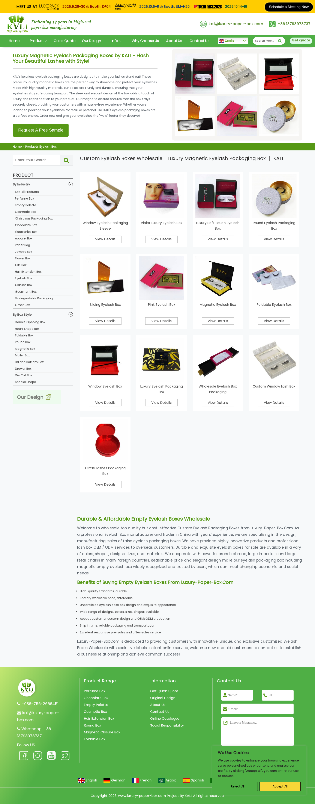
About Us (174, 40)
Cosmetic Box (25, 212)
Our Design (91, 40)
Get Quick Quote (164, 691)
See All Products (27, 192)
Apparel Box (23, 238)
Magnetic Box (25, 349)
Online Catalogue (164, 718)
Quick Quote (65, 40)
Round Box (22, 342)
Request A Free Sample (40, 130)
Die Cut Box (23, 375)
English (230, 40)
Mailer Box (22, 355)
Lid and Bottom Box (29, 362)
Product (37, 40)
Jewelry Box (23, 252)
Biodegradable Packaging (34, 298)
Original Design (162, 697)
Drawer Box (23, 368)
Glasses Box (23, 285)
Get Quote (301, 40)
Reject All (237, 786)
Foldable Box (24, 335)
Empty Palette (25, 205)
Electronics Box (26, 232)
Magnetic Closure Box (102, 732)
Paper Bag (22, 245)
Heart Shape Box (27, 329)
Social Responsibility (167, 725)
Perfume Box (24, 198)
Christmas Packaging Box (34, 218)
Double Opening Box (30, 322)
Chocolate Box (26, 225)
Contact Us (199, 40)
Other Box (22, 305)
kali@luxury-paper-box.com (236, 23)
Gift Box (21, 265)
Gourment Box (26, 291)
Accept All (280, 786)
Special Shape (25, 382)
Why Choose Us (145, 40)
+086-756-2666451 (39, 703)
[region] (259, 770)
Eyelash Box (23, 278)
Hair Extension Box (28, 272)
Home (14, 40)
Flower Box (22, 258)
